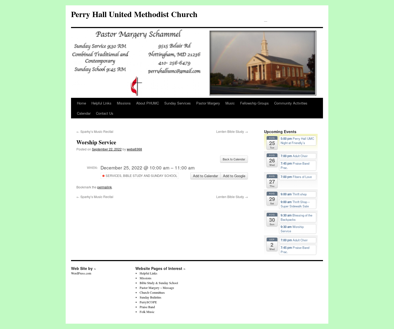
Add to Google (234, 175)
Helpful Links (101, 103)
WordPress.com (81, 273)
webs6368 (134, 149)
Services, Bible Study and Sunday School (141, 175)
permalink (104, 187)
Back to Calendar (234, 159)
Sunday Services (177, 103)
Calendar (84, 113)
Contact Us (104, 113)
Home (81, 103)
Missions (124, 103)
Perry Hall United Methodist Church (134, 14)
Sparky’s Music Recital (94, 131)
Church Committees (152, 292)
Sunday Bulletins (150, 297)
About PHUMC (147, 103)
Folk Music (147, 311)
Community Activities (290, 103)
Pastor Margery (208, 103)
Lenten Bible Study (232, 131)
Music (230, 103)
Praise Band (147, 307)
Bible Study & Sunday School (159, 283)
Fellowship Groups (254, 103)
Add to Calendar (205, 175)
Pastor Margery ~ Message (157, 287)
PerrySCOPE (148, 302)
